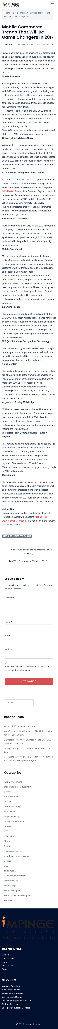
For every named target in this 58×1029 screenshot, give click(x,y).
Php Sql (8, 846)
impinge (8, 44)
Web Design (10, 885)
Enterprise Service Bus (14, 821)
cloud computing (12, 796)
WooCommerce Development (18, 895)
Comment (10, 597)
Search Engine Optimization (17, 855)
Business (8, 791)
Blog (15, 12)
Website (9, 649)
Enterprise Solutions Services (16, 1007)
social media (10, 870)
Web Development (13, 890)
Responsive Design (13, 851)
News (7, 841)
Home (7, 12)
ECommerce (9, 811)
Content (8, 801)
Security (8, 860)
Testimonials (8, 958)
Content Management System (16, 1000)
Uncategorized (11, 880)
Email (8, 635)
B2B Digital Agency (12, 191)
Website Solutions (11, 986)
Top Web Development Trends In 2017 (28, 561)
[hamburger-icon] (52, 4)
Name (8, 622)
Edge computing (11, 816)
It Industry (9, 836)
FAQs (4, 962)
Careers (5, 954)
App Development (45, 44)
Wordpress (9, 900)
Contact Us (7, 965)
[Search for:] (19, 702)
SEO (6, 865)
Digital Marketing (12, 806)
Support (6, 969)
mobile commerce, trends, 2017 (17, 536)
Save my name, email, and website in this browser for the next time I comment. (28, 668)
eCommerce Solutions (12, 993)
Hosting (8, 826)
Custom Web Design (12, 997)
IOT (6, 831)
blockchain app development (17, 786)
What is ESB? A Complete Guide (19, 726)
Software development (15, 875)
